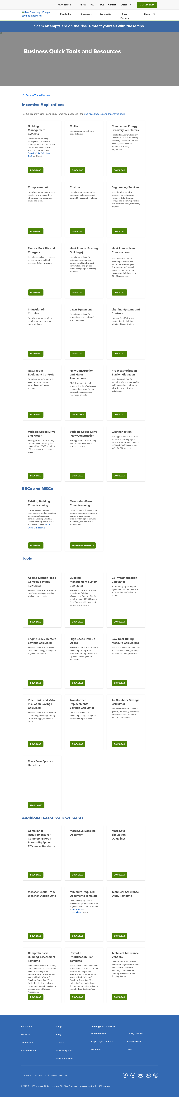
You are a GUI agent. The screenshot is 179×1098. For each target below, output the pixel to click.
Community (105, 14)
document (77, 909)
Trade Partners (124, 16)
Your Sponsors (64, 4)
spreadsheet (75, 912)
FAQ (92, 4)
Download (119, 170)
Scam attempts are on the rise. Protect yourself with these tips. (89, 26)
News (101, 4)
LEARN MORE (78, 415)
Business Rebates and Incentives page (104, 114)
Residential (65, 14)
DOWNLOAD (35, 170)
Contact (112, 4)
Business (85, 14)
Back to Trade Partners (38, 95)
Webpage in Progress (83, 545)
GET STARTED (147, 4)
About (83, 4)
